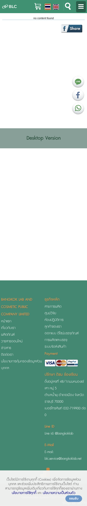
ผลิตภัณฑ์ (8, 334)
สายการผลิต (53, 306)
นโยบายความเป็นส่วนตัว (59, 493)
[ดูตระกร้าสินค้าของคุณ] (37, 9)
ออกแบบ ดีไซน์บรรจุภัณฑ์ (62, 333)
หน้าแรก (6, 321)
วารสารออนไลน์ (12, 341)
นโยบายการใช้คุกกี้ (24, 493)
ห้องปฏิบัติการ (54, 320)
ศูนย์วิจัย (50, 313)
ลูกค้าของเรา (53, 326)
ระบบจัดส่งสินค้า (55, 346)
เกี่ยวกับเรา (8, 328)
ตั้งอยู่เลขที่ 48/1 (56, 381)
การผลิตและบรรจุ (56, 340)
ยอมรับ (73, 498)
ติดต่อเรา (7, 354)
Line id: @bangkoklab (59, 433)
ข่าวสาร (6, 348)
